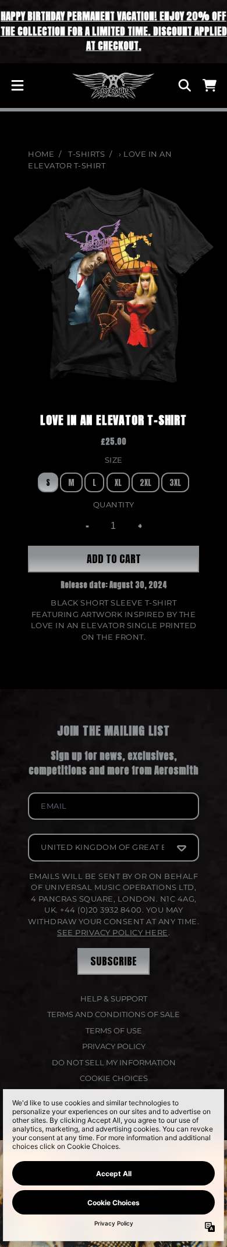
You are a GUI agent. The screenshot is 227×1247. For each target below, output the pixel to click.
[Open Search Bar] (184, 85)
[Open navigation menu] (17, 85)
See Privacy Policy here (112, 932)
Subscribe (113, 961)
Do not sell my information (114, 1062)
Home (41, 153)
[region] (113, 31)
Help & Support (113, 998)
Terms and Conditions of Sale (113, 1014)
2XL (145, 482)
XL (118, 482)
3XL (175, 482)
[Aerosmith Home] (113, 86)
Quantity (113, 504)
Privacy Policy (114, 1046)
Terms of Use (114, 1030)
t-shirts (86, 153)
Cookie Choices (114, 1078)
